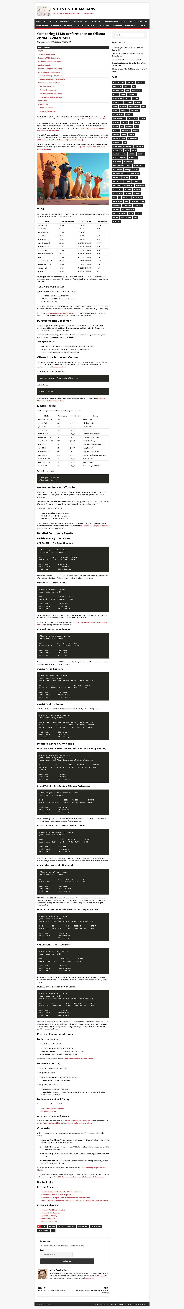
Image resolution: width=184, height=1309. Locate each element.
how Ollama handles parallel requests (94, 526)
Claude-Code (117, 98)
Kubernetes (139, 146)
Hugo (124, 134)
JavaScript (117, 142)
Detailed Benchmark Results (49, 72)
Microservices (118, 166)
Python (128, 194)
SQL (143, 201)
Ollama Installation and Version (50, 61)
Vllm (131, 213)
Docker (129, 114)
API (134, 87)
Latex (127, 150)
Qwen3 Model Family (49, 1216)
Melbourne (128, 162)
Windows (116, 221)
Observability (134, 174)
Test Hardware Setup (46, 54)
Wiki (135, 217)
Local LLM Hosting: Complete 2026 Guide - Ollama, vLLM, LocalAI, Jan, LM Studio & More (74, 1201)
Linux (134, 150)
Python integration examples (52, 1108)
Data (115, 106)
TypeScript (138, 205)
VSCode (115, 217)
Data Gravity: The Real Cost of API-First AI (126, 59)
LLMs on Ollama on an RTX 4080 (94, 119)
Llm (125, 154)
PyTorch (137, 194)
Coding (135, 98)
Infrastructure (119, 138)
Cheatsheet (132, 94)
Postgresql (117, 190)
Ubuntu (116, 209)
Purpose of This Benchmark (49, 58)
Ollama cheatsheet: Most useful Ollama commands (61, 1192)
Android (127, 87)
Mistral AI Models (48, 1219)
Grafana (116, 130)
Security (126, 197)
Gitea (137, 122)
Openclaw (137, 182)
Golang (129, 126)
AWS (127, 90)
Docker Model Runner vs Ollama (80, 1123)
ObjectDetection (119, 174)
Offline (125, 178)
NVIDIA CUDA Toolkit (49, 1222)
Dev (143, 106)
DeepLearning (44, 1231)
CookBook (128, 102)
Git (131, 122)
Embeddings (132, 118)
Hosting (116, 134)
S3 (119, 197)
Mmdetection (139, 166)
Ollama (52, 1227)
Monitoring (117, 170)
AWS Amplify (136, 90)
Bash (123, 94)
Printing (128, 190)
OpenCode (117, 186)
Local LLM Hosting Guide (49, 1123)
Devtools (124, 110)
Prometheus (117, 194)
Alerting (140, 83)
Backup (115, 94)
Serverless (135, 201)
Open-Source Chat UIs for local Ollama (78, 1059)
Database (123, 106)
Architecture (118, 90)
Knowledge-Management (122, 146)
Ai (113, 83)
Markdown (117, 162)
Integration (132, 138)
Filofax (142, 118)
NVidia (61, 1227)
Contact (97, 1304)
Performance (128, 186)
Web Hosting (126, 217)
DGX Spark (135, 110)
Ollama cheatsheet (58, 367)
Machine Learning (119, 158)
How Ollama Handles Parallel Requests (56, 1195)
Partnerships (89, 1278)
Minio (128, 166)
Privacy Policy (105, 1304)
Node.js (128, 170)
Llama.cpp (117, 154)
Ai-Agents (130, 83)
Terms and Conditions (140, 1304)
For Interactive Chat (47, 86)
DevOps (115, 110)
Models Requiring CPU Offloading (52, 79)
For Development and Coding (51, 94)
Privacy (137, 190)
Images (131, 134)
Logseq (141, 154)
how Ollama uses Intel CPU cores (60, 313)
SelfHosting (117, 201)
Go (122, 126)
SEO (126, 201)
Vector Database (128, 209)
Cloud (127, 98)
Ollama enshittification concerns (77, 1121)
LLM (44, 1227)
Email (42, 1250)
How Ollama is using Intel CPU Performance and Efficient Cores (65, 1198)
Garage (124, 122)
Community (117, 102)
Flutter (116, 122)
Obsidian (116, 178)
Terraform (127, 205)
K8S (125, 142)
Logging (132, 154)
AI (53, 1231)
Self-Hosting (83, 1227)
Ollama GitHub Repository (51, 1213)
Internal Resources (47, 108)
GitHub (115, 126)
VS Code (138, 213)
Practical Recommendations (49, 83)
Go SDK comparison (48, 1111)
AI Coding (120, 83)
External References (48, 111)
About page (98, 1276)
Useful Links (43, 104)
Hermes (135, 130)
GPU (136, 126)
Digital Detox (118, 114)
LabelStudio (117, 150)
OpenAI (127, 182)
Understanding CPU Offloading (50, 69)
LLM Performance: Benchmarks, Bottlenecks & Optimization (81, 1177)
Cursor (138, 102)
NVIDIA (136, 170)
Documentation (119, 118)
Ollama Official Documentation (53, 1210)
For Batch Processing (48, 90)
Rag (114, 197)
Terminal (116, 205)
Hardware (70, 1227)
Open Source (96, 1227)
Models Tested (44, 65)
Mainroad (133, 158)
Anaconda (117, 87)
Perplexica (140, 186)
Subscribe (67, 1261)
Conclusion (42, 101)
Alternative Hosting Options (51, 97)
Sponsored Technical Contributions (121, 1304)
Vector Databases (119, 213)
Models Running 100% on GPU (51, 76)
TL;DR (40, 51)
